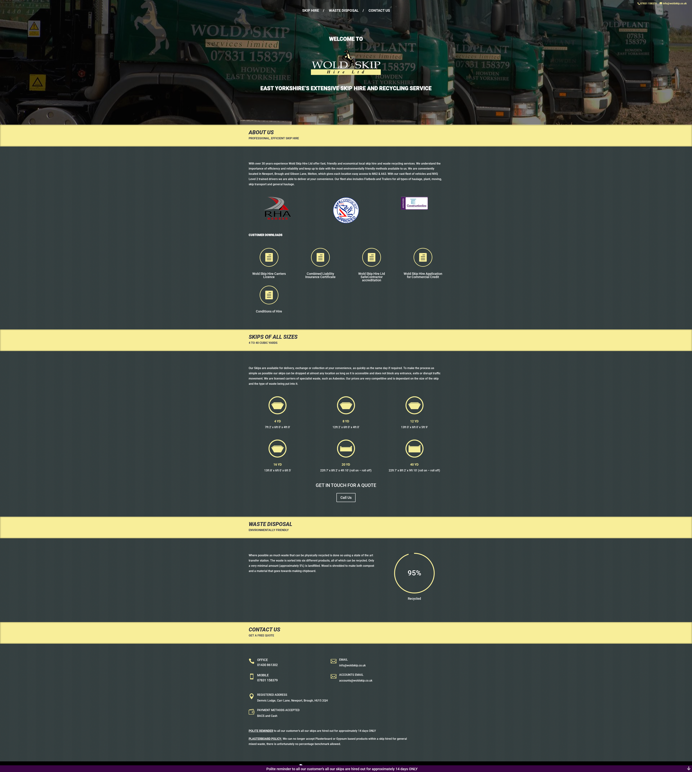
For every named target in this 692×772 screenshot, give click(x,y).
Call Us (346, 497)
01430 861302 (267, 665)
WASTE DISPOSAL (344, 10)
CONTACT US (379, 10)
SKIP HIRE (310, 10)
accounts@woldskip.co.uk (355, 680)
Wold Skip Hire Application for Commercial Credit (423, 275)
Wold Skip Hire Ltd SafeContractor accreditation (371, 277)
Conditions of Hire (269, 311)
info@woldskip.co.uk (352, 665)
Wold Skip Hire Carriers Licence (269, 275)
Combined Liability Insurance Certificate (320, 275)
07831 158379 (267, 680)
